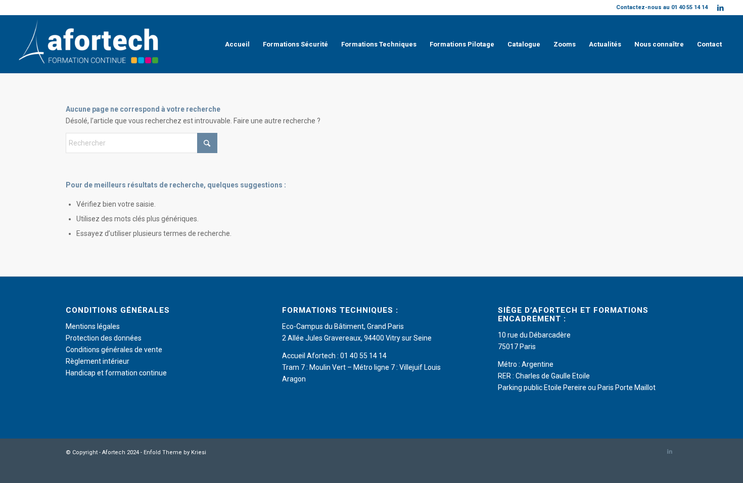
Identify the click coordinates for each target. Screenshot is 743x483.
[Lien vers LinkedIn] (720, 7)
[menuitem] (237, 44)
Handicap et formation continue (116, 373)
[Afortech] (90, 44)
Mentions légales (93, 326)
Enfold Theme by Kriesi (175, 452)
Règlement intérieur (97, 361)
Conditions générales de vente (114, 350)
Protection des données (104, 338)
